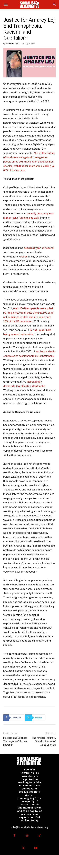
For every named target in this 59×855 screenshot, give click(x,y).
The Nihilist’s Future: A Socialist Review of (44, 741)
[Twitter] (23, 848)
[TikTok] (39, 835)
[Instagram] (27, 835)
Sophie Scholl (12, 43)
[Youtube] (36, 848)
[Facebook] (14, 835)
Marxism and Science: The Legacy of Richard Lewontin (15, 741)
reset (23, 256)
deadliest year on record (38, 247)
